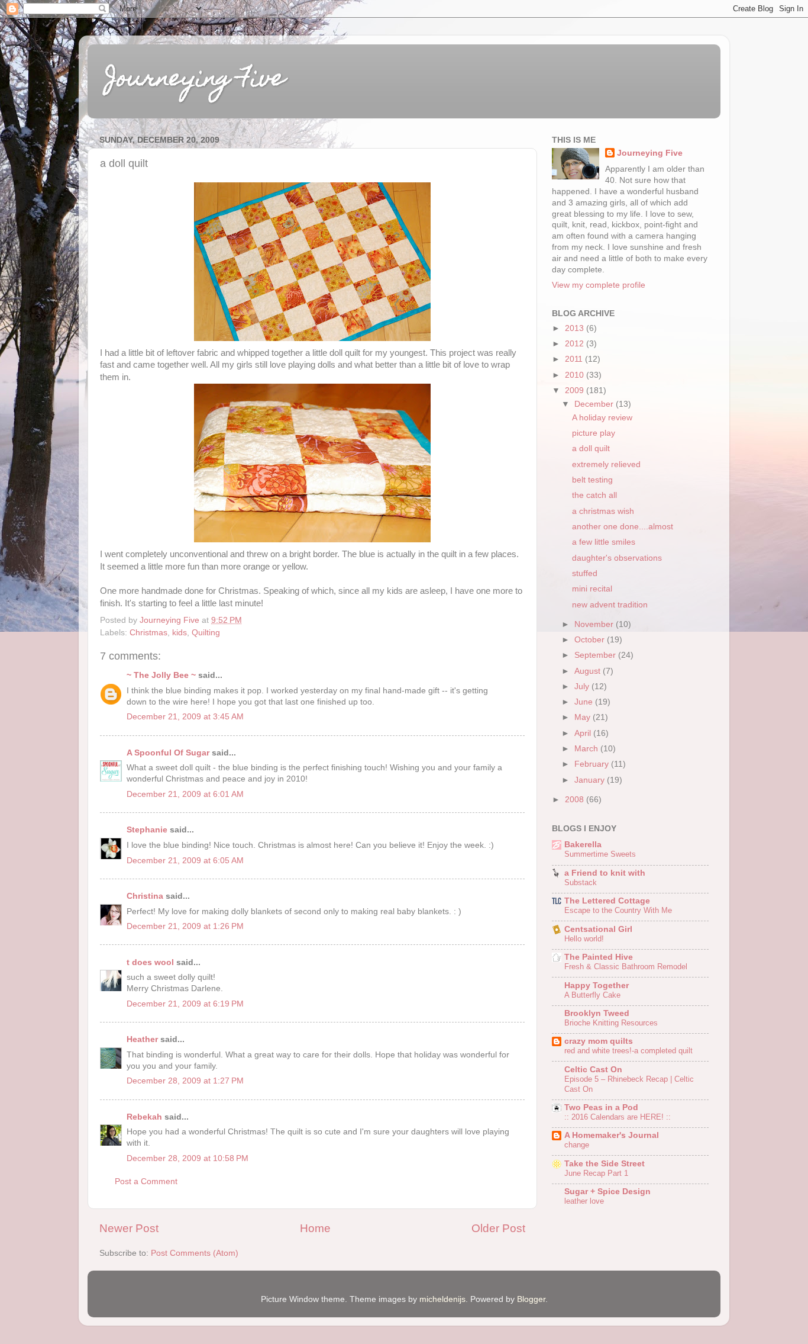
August (588, 671)
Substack (580, 882)
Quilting (206, 632)
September (596, 655)
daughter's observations (617, 558)
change (576, 1144)
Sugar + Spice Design (607, 1191)
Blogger (531, 1299)
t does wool (150, 962)
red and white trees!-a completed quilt (628, 1050)
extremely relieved (606, 464)
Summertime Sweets (600, 854)
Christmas (148, 632)
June (584, 701)
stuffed (584, 573)
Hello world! (584, 938)
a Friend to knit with (604, 873)
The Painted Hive (598, 957)
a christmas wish (603, 511)
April (583, 733)
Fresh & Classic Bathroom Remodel (625, 966)
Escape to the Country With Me (618, 910)
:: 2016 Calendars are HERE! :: (617, 1117)
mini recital (592, 588)
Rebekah (144, 1117)
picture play (593, 433)
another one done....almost (622, 526)
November (595, 624)
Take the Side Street (604, 1163)
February (592, 764)
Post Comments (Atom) (194, 1253)
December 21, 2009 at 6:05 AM (185, 860)
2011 (575, 359)
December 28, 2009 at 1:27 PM (185, 1080)
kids (179, 632)
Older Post (498, 1228)
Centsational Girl (598, 929)
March (587, 748)
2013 (575, 328)
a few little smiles (603, 542)
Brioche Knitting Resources (611, 1022)
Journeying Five (195, 80)
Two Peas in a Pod (601, 1107)
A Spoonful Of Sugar (168, 752)
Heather (142, 1039)
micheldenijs (442, 1299)
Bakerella (583, 844)
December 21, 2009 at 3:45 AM (185, 716)
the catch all (594, 495)
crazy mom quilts (598, 1041)
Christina (145, 896)
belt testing (592, 479)
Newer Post (129, 1228)
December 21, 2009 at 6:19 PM (185, 1003)
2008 (575, 799)
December (595, 404)
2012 (575, 343)
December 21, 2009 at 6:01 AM (185, 794)
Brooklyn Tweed (596, 1013)
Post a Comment (146, 1181)
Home (315, 1228)
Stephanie (147, 829)
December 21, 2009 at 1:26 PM (185, 926)
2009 (575, 390)
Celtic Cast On (593, 1069)
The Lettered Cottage (607, 900)
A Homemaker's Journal (611, 1135)
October (590, 639)
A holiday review (602, 417)
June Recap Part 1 (596, 1173)
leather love (584, 1201)
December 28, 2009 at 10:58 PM (187, 1158)
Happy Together (596, 985)
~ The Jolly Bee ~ (161, 675)
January (590, 780)
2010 (575, 375)
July (583, 686)
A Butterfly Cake (592, 995)
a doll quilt (591, 448)
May (583, 717)
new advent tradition (610, 604)
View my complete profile (598, 285)
